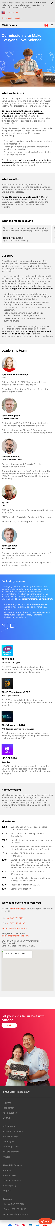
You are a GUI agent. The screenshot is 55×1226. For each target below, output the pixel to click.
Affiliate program (11, 1151)
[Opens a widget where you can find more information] (45, 1221)
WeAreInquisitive (11, 1146)
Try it (9, 1025)
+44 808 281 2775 (15, 918)
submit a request (16, 908)
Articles (6, 1157)
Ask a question (10, 1113)
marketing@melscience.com (15, 935)
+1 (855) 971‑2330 (16, 923)
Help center (8, 1107)
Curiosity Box (9, 1141)
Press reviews (9, 1175)
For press (7, 1190)
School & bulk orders (13, 1131)
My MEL (6, 1118)
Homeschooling (10, 1136)
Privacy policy (9, 1185)
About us (7, 1170)
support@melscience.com (14, 928)
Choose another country (12, 18)
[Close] (51, 3)
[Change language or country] (46, 25)
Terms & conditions (12, 1180)
